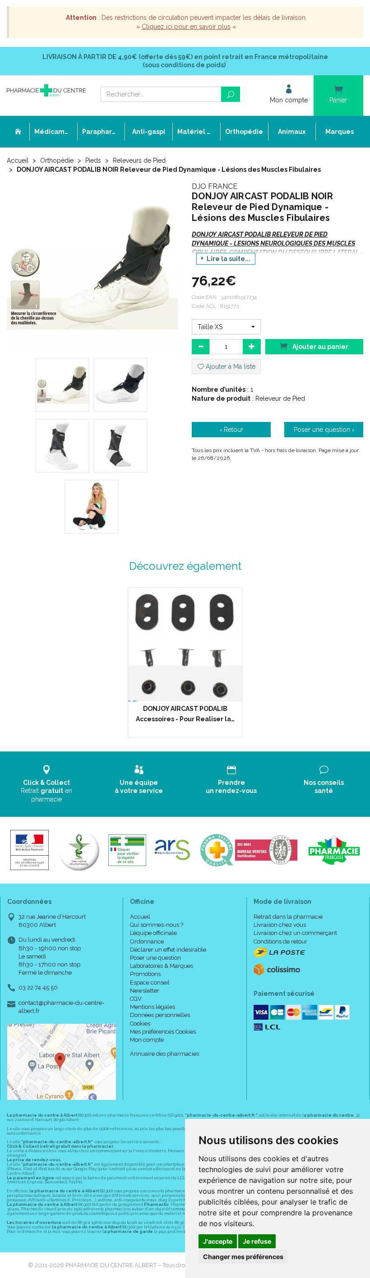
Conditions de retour (280, 941)
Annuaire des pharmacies (164, 1053)
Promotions (145, 974)
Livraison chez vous (280, 924)
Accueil (17, 160)
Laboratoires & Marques (161, 965)
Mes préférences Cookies (163, 1031)
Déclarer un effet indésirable (168, 949)
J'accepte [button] (217, 1241)
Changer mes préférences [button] (243, 1256)
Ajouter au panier (319, 346)
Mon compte (147, 1039)
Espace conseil (150, 982)
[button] (226, 326)
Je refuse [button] (257, 1241)
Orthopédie (57, 160)
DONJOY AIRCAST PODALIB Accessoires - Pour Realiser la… (185, 713)
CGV (136, 998)
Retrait (46, 790)
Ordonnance (147, 941)
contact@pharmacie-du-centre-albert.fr (61, 1006)
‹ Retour (231, 429)
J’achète (190, 692)
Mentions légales (152, 1006)
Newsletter (144, 990)
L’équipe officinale (153, 933)
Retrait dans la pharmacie (288, 916)
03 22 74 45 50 (38, 987)
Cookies (140, 1023)
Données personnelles (160, 1015)
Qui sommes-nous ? (156, 924)
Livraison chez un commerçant (295, 933)
